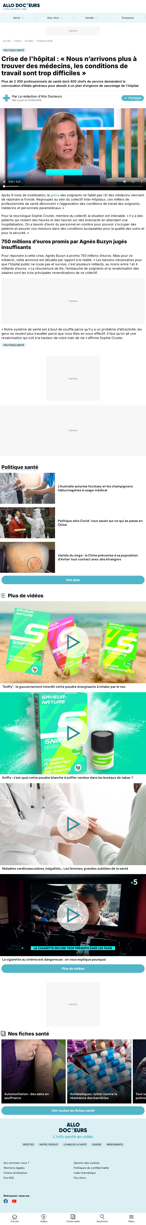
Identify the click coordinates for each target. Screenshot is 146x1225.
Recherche (102, 1221)
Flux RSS (9, 1178)
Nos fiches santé (28, 1034)
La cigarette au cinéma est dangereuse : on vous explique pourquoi (54, 959)
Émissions (128, 17)
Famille (89, 17)
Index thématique (85, 1173)
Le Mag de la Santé (75, 1144)
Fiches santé (73, 1221)
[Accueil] (73, 1130)
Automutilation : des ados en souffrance (26, 1096)
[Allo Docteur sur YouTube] (14, 1201)
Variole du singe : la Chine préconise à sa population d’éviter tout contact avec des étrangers (98, 557)
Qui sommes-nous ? (16, 1163)
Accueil (7, 41)
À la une (15, 1221)
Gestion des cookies (87, 1163)
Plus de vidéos (25, 595)
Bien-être (53, 17)
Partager (135, 98)
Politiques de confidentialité (91, 1168)
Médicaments (115, 1144)
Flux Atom (80, 1178)
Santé (16, 17)
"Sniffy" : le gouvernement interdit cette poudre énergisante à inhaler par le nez (64, 687)
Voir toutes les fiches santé (73, 1110)
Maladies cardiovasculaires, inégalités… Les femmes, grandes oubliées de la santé (65, 868)
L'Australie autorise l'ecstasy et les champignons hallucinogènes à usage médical (95, 488)
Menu (131, 1221)
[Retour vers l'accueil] (73, 6)
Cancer (96, 1144)
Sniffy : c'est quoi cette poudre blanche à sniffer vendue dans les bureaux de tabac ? (67, 778)
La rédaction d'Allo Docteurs (40, 96)
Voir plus (73, 580)
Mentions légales (14, 1168)
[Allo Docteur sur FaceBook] (6, 1201)
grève (55, 195)
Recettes (28, 1144)
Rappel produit (49, 1144)
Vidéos (44, 1221)
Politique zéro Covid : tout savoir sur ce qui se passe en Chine (100, 523)
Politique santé (45, 41)
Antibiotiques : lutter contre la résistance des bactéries (93, 1096)
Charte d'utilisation (15, 1173)
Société (29, 41)
